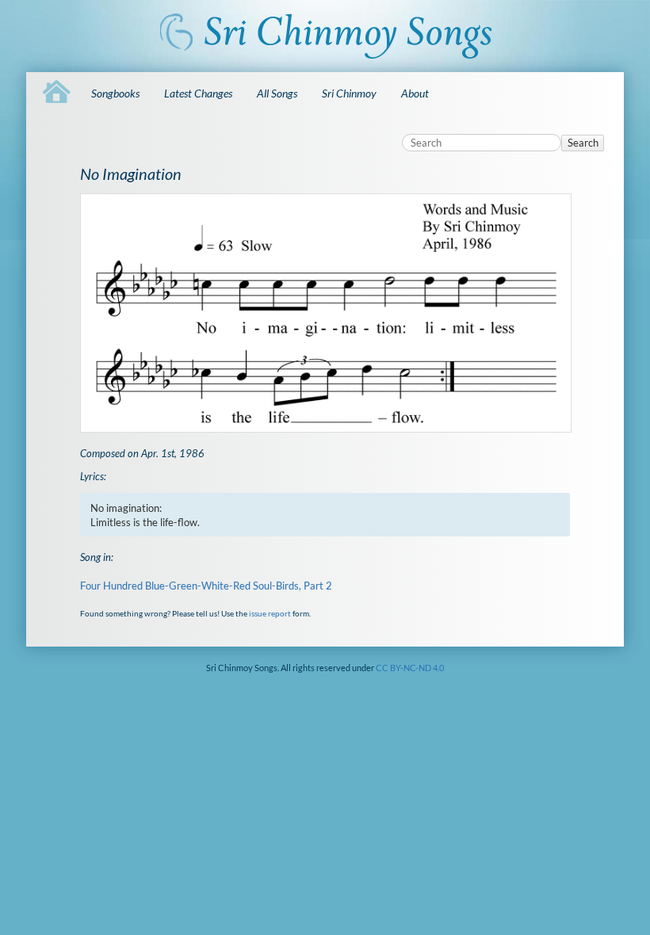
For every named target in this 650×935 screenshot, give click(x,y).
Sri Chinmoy (349, 93)
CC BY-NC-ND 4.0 (410, 667)
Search (583, 142)
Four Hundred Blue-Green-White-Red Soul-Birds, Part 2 (206, 585)
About (415, 93)
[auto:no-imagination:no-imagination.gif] (325, 313)
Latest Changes (198, 93)
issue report (270, 613)
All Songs (277, 93)
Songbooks (115, 93)
